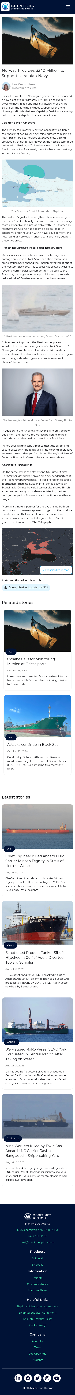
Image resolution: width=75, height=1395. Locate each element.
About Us (37, 1341)
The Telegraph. (41, 522)
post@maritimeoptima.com (38, 1242)
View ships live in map (56, 570)
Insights (37, 1278)
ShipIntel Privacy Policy (37, 1319)
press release (10, 354)
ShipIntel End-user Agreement (37, 1312)
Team (37, 1347)
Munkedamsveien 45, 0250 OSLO (37, 1229)
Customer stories (37, 1284)
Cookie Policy (37, 1325)
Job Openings (37, 1353)
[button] (68, 7)
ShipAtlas (37, 1264)
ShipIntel (37, 1258)
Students (37, 1359)
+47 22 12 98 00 (37, 1236)
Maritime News (37, 1290)
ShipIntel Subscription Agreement (37, 1306)
